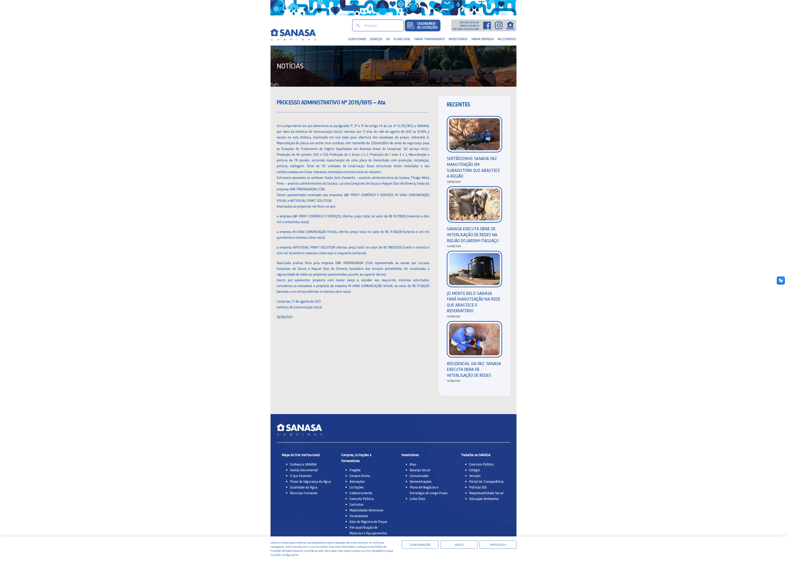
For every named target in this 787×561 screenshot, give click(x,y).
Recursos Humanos (303, 493)
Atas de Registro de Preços (368, 521)
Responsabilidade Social (486, 493)
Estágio (474, 470)
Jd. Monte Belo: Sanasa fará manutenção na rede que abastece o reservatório (473, 302)
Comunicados (419, 475)
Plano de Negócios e (424, 487)
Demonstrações (421, 481)
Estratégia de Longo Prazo (429, 493)
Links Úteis (417, 498)
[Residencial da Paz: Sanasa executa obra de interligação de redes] (474, 339)
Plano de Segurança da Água (310, 481)
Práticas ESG (478, 487)
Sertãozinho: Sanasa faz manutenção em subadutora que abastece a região (473, 167)
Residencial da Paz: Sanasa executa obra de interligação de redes (474, 369)
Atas (413, 464)
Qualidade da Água (303, 487)
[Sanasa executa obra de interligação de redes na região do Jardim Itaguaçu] (474, 204)
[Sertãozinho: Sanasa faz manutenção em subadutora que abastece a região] (474, 134)
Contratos (356, 504)
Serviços (475, 475)
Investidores (410, 454)
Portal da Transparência (486, 481)
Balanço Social (420, 470)
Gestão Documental (304, 470)
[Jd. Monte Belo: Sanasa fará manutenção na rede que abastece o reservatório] (474, 269)
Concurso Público (481, 464)
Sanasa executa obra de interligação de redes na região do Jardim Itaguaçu (473, 234)
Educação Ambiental (484, 498)
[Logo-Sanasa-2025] (299, 30)
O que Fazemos (301, 475)
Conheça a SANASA (303, 464)
